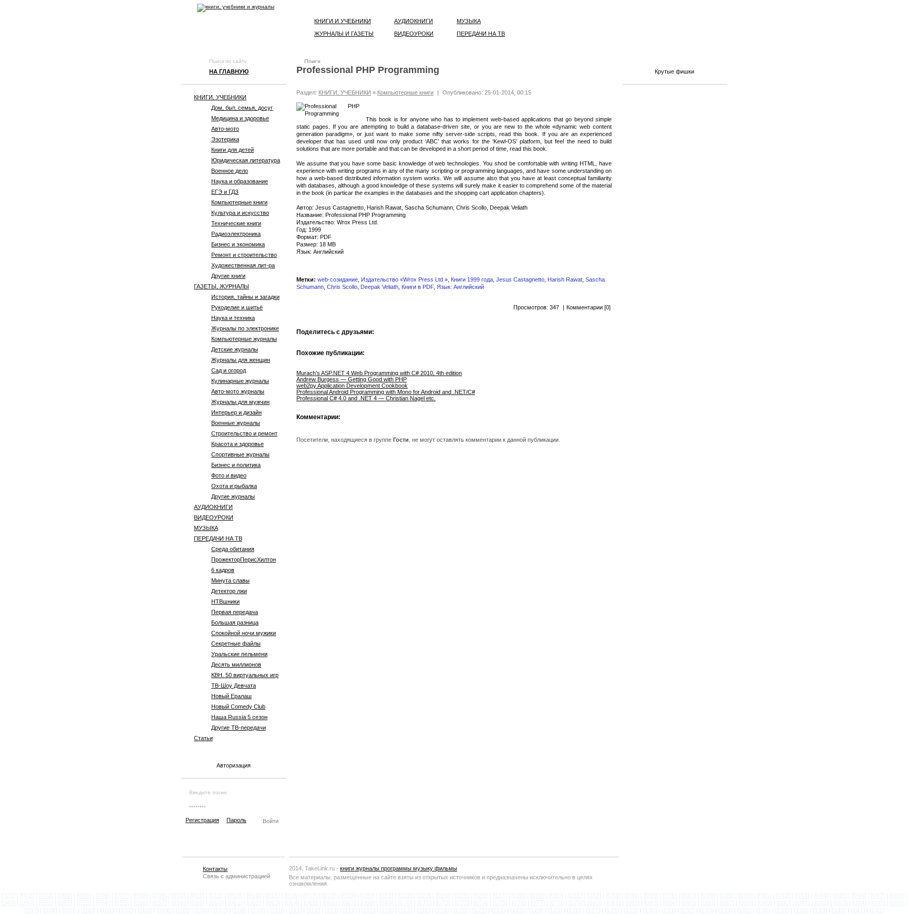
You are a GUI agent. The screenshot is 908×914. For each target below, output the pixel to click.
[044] (821, 895)
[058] (178, 903)
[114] (350, 910)
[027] (499, 895)
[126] (574, 910)
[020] (367, 895)
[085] (689, 903)
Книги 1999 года (472, 279)
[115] (368, 910)
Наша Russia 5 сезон (239, 717)
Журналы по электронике (245, 328)
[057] (159, 903)
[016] (291, 895)
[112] (313, 910)
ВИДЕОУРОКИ (213, 517)
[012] (216, 895)
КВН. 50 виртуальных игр (244, 675)
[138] (801, 910)
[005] (84, 895)
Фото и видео (228, 475)
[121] (479, 910)
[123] (517, 910)
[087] (727, 903)
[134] (725, 910)
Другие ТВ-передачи (238, 727)
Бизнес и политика (236, 465)
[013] (235, 895)
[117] (405, 910)
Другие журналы (233, 496)
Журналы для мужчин (240, 402)
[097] (31, 910)
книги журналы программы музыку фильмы (398, 868)
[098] (50, 910)
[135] (744, 910)
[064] (292, 903)
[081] (613, 903)
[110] (277, 910)
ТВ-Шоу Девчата (233, 685)
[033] (613, 895)
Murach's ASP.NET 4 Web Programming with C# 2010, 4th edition (379, 373)
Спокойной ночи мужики (243, 633)
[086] (708, 903)
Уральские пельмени (239, 654)
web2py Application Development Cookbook (352, 385)
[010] (178, 895)
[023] (424, 895)
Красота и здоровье (237, 444)
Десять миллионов (236, 664)
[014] (253, 895)
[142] (877, 910)
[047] (878, 895)
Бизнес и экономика (238, 244)
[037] (689, 895)
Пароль (236, 820)
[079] (576, 903)
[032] (594, 895)
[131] (669, 910)
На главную (229, 71)
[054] (103, 903)
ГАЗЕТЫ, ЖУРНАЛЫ (221, 286)
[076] (519, 903)
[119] (442, 910)
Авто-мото (225, 129)
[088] (746, 903)
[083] (651, 903)
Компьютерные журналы (244, 339)
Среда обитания (232, 549)
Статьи (203, 738)
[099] (69, 910)
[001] (8, 895)
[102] (126, 910)
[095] (878, 903)
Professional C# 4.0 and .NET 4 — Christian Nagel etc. (366, 398)
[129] (631, 910)
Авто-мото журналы (237, 391)
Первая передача (234, 612)
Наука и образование (239, 181)
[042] (783, 895)
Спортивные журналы (240, 454)
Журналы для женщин (240, 360)
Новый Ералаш (231, 696)
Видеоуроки (414, 33)
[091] (803, 903)
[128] (612, 910)
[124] (536, 910)
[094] (859, 903)
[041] (764, 895)
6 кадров (222, 570)
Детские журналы (234, 349)
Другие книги (228, 276)
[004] (65, 895)
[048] (897, 895)
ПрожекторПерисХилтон (243, 559)
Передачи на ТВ (481, 33)
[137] (782, 910)
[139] (820, 910)
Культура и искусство (240, 213)
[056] (140, 903)
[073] (462, 903)
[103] (145, 910)
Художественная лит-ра (243, 265)
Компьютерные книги (239, 202)
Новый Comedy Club (238, 706)
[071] (424, 903)
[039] (726, 895)
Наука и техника (233, 318)
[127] (593, 910)
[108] (239, 910)
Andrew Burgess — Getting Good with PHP (351, 379)
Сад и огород (228, 370)
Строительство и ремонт (244, 433)
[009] (159, 895)
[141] (858, 910)
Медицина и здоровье (240, 118)
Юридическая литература (245, 160)
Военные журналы (235, 423)
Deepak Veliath (379, 287)
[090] (784, 903)
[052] (65, 903)
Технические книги (236, 223)
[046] (859, 895)
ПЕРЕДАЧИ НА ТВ (218, 538)
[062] (254, 903)
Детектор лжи (229, 591)
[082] (632, 903)
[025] (462, 895)
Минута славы (230, 580)
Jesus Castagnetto (520, 279)
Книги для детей (232, 150)
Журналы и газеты (344, 33)
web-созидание (337, 279)
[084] (670, 903)
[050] (27, 903)
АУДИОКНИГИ (213, 507)
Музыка (469, 21)
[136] (763, 910)
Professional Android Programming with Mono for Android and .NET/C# (385, 392)
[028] (518, 895)
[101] (107, 910)
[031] (575, 895)
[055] (122, 903)
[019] (348, 895)
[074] (481, 903)
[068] (367, 903)
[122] (498, 910)
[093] (840, 903)
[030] (556, 895)
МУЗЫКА (206, 528)
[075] (500, 903)
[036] (670, 895)
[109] (258, 910)
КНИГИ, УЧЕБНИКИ (220, 97)
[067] (349, 903)
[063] (273, 903)
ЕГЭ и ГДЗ (225, 192)
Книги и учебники (342, 21)
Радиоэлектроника (236, 234)
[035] (651, 895)
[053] (84, 903)
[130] (650, 910)
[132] (687, 910)
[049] (8, 903)
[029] (537, 895)
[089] (765, 903)
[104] (164, 910)
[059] (197, 903)
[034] (632, 895)
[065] (311, 903)
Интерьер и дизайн (236, 412)
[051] (46, 903)
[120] (460, 910)
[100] (88, 910)
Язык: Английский (460, 287)
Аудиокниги (413, 21)
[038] (707, 895)
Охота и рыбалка (234, 486)
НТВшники (225, 601)
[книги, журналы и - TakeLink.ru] (235, 8)
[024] (443, 895)
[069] (386, 903)
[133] (706, 910)
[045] (840, 895)
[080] (594, 903)
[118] (423, 910)
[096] (897, 903)
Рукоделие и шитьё (237, 307)
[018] (329, 895)
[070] (405, 903)
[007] (122, 895)
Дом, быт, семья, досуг (242, 108)
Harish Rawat (565, 279)
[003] (46, 895)
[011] (197, 895)
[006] (103, 895)
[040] (745, 895)
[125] (555, 910)
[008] (140, 895)
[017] (310, 895)
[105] (183, 910)
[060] (216, 903)
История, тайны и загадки (245, 297)
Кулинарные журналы (240, 381)
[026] (480, 895)
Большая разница (235, 622)
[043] (802, 895)
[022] (405, 895)
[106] (201, 910)
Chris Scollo (342, 287)
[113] (331, 910)
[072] (443, 903)
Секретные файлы (236, 643)
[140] (839, 910)
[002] (27, 895)
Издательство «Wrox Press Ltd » (404, 279)
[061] (235, 903)
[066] (330, 903)
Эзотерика (225, 139)
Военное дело (229, 171)
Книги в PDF (417, 287)
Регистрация (202, 820)
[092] (821, 903)
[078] (557, 903)
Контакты (215, 869)
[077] (538, 903)
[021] (386, 895)
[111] (295, 910)
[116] (387, 910)
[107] (220, 910)
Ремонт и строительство (244, 255)
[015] (272, 895)
